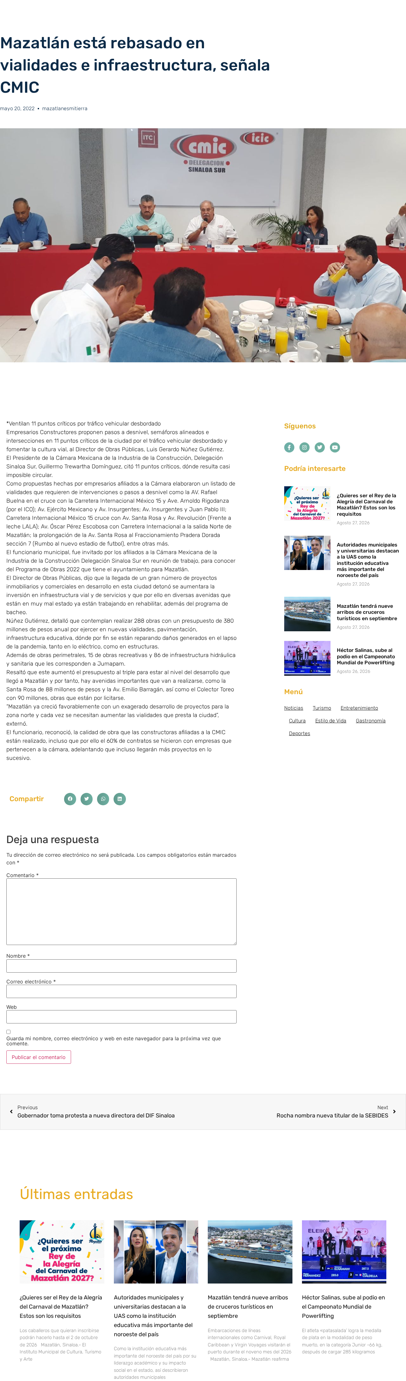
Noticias (293, 708)
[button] (70, 799)
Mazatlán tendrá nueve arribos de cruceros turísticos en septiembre (367, 612)
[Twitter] (320, 447)
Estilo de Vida (330, 721)
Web (11, 1006)
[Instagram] (304, 447)
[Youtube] (335, 447)
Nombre (18, 955)
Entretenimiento (359, 708)
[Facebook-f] (289, 447)
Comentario (22, 875)
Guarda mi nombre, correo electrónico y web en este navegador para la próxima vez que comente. (113, 1041)
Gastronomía (371, 721)
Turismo (322, 708)
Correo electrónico (31, 981)
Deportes (299, 733)
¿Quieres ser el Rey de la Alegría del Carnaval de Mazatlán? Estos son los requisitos (366, 505)
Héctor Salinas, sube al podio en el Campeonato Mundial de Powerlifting (366, 656)
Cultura (297, 721)
